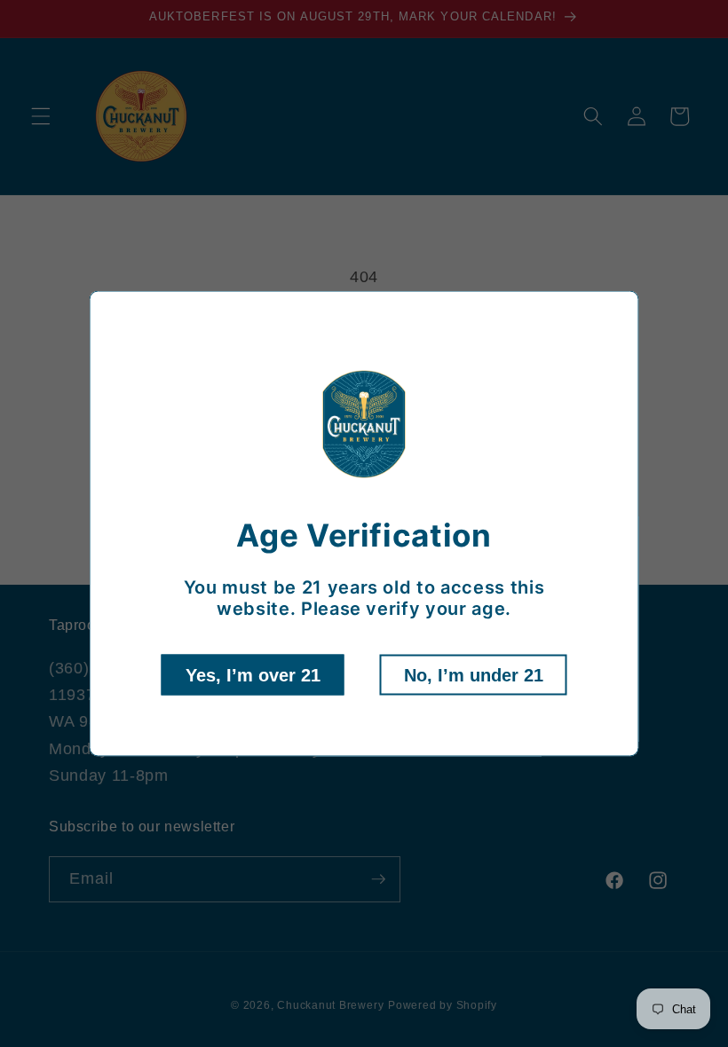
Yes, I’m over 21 (253, 674)
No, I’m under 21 (473, 674)
